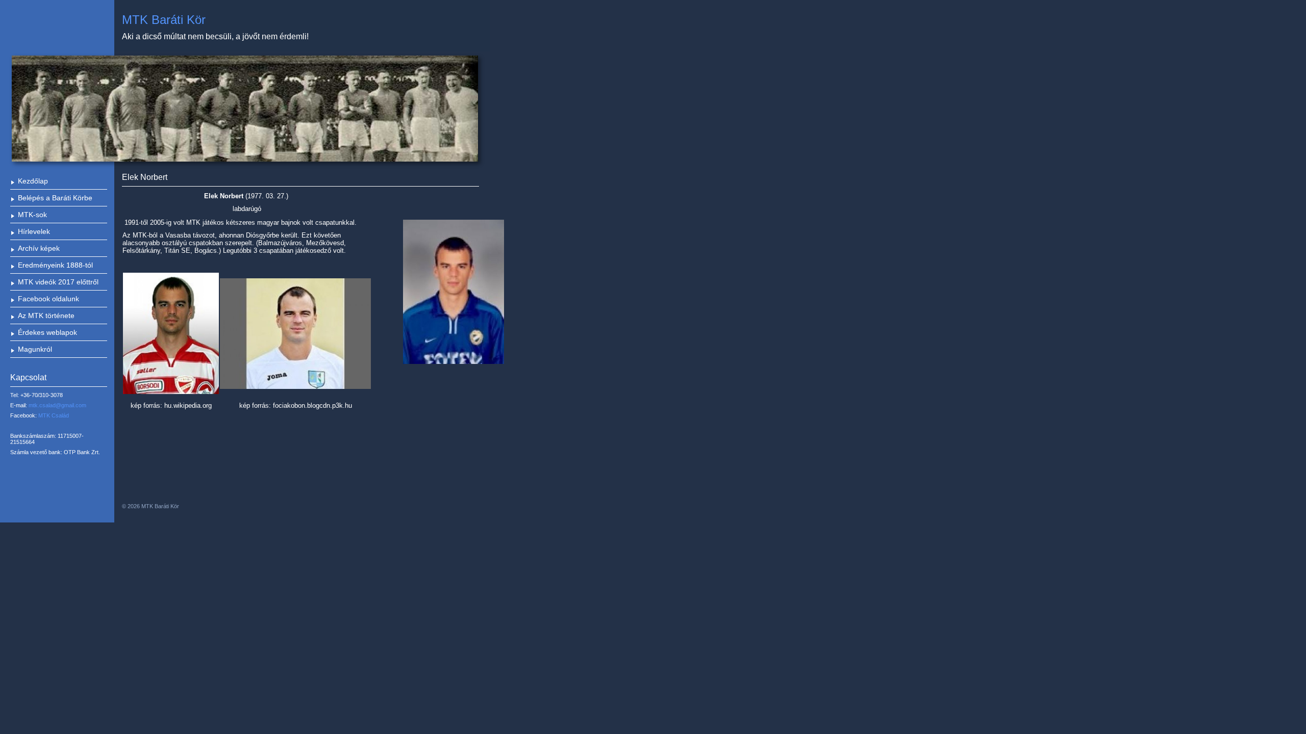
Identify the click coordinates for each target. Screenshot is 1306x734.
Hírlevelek (34, 231)
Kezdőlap (33, 181)
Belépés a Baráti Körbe (55, 198)
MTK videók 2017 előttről (58, 282)
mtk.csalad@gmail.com (57, 405)
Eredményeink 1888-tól (55, 265)
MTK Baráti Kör (164, 20)
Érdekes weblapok (47, 332)
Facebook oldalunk (48, 299)
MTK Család (53, 415)
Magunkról (35, 349)
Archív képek (39, 248)
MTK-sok (32, 215)
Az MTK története (46, 315)
